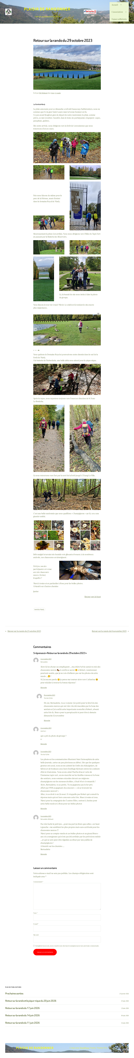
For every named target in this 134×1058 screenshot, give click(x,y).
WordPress (85, 1047)
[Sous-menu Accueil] (121, 4)
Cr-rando (58, 93)
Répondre (44, 687)
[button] (35, 329)
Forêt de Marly (39, 609)
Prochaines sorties (14, 993)
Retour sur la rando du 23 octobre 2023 (24, 631)
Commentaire (38, 882)
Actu (52, 93)
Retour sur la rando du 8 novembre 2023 (109, 631)
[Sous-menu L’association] (125, 11)
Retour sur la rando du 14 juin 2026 (22, 1015)
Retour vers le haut (92, 596)
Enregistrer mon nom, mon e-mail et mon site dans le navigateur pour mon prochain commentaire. (67, 946)
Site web (36, 935)
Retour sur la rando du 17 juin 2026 (22, 1008)
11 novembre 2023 (49, 695)
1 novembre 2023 (46, 751)
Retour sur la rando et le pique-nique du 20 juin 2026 (30, 1000)
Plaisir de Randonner (47, 9)
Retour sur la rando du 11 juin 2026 (22, 1022)
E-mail (35, 924)
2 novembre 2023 (46, 659)
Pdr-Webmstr (43, 93)
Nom (35, 913)
